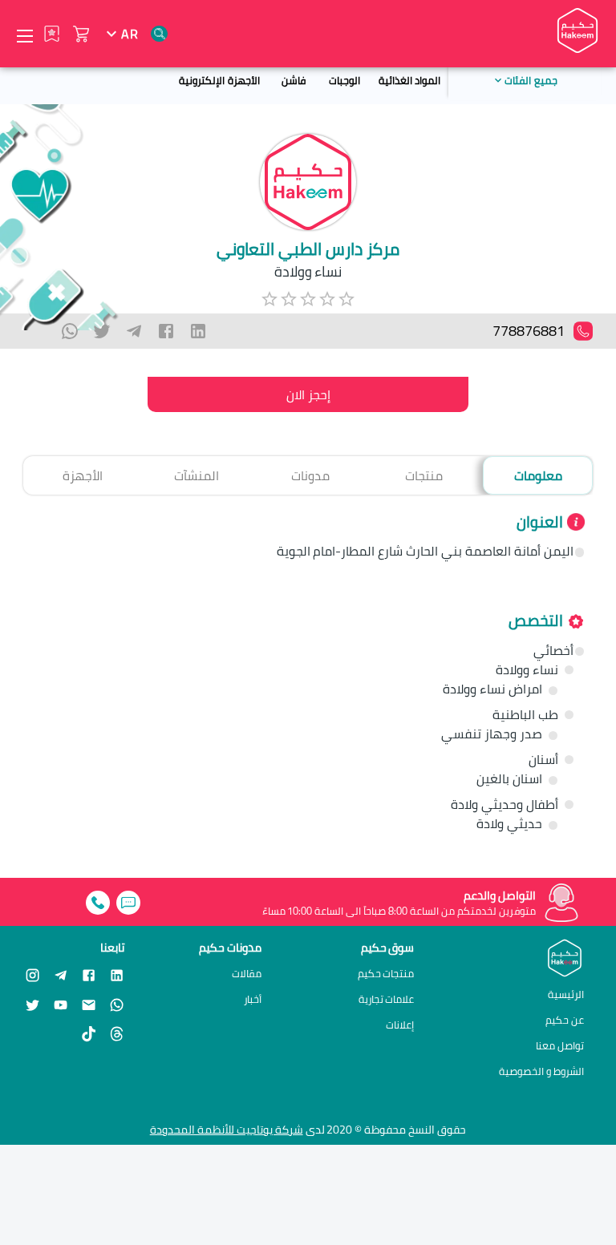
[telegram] (134, 331)
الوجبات (344, 80)
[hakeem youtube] (60, 1004)
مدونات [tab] (310, 475)
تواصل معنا (560, 1045)
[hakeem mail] (88, 1004)
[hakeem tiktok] (88, 1033)
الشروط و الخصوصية (541, 1071)
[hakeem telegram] (60, 974)
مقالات (246, 973)
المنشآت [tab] (196, 475)
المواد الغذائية (409, 80)
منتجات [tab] (424, 475)
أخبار (252, 999)
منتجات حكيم (386, 973)
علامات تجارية (387, 999)
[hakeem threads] (116, 1033)
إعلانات (400, 1025)
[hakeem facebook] (88, 974)
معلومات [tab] (538, 475)
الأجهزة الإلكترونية (219, 80)
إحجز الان (308, 394)
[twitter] (101, 331)
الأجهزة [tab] (83, 475)
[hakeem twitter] (32, 1004)
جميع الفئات (531, 80)
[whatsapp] (69, 331)
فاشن (294, 80)
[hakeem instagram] (32, 974)
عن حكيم (564, 1019)
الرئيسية (566, 994)
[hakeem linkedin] (116, 974)
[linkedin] (198, 331)
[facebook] (166, 331)
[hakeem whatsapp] (116, 1004)
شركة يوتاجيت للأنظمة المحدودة (226, 1129)
